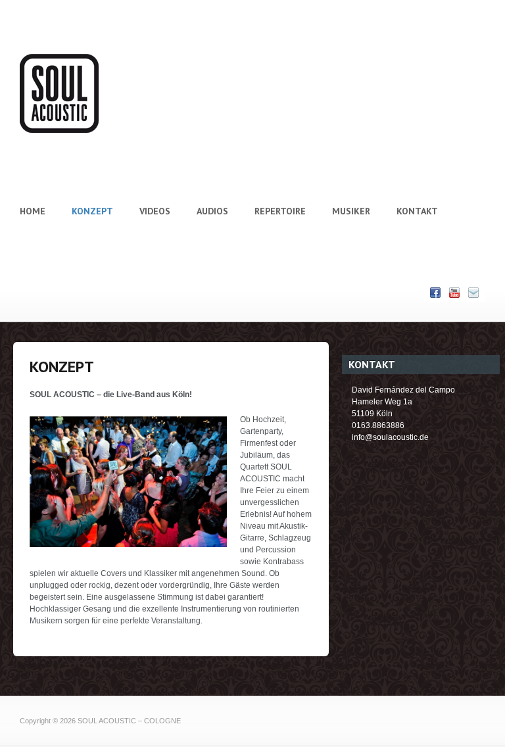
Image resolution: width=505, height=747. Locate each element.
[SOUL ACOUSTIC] (59, 130)
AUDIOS (212, 211)
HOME (32, 211)
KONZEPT (92, 211)
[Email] (473, 293)
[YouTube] (454, 293)
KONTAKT (417, 211)
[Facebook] (435, 293)
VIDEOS (154, 211)
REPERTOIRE (280, 211)
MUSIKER (351, 211)
